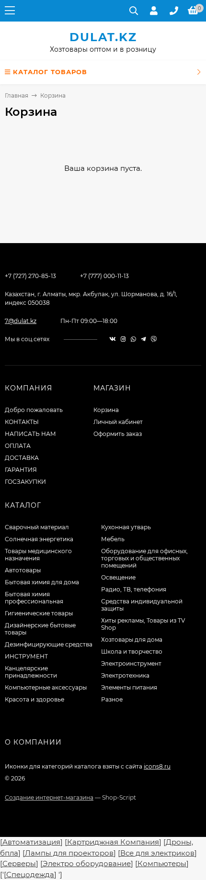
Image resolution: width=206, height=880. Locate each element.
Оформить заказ (117, 433)
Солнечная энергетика (39, 539)
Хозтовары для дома (131, 639)
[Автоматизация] (31, 842)
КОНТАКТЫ (22, 421)
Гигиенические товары (39, 613)
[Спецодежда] (30, 874)
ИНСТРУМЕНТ (26, 656)
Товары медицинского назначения (38, 554)
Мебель (113, 539)
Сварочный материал (37, 527)
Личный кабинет (118, 421)
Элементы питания (129, 687)
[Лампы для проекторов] (69, 853)
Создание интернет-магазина (49, 797)
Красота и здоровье (34, 699)
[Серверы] (19, 863)
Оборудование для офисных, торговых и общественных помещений (144, 558)
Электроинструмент (131, 663)
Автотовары (23, 570)
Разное (112, 699)
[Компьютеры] (162, 863)
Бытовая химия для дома (42, 582)
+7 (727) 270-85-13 (30, 275)
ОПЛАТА (18, 445)
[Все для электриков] (157, 853)
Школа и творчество (131, 651)
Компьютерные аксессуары (46, 687)
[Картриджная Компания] (113, 842)
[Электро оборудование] (86, 863)
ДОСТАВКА (22, 457)
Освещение (118, 577)
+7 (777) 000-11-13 (104, 275)
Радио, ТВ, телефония (133, 589)
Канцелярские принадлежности (31, 672)
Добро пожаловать (34, 409)
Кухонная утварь (126, 527)
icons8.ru (157, 766)
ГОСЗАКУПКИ (25, 481)
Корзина (106, 409)
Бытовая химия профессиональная (34, 597)
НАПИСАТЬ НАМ (30, 433)
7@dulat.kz (20, 320)
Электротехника (125, 675)
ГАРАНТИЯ (21, 469)
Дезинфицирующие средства (48, 644)
